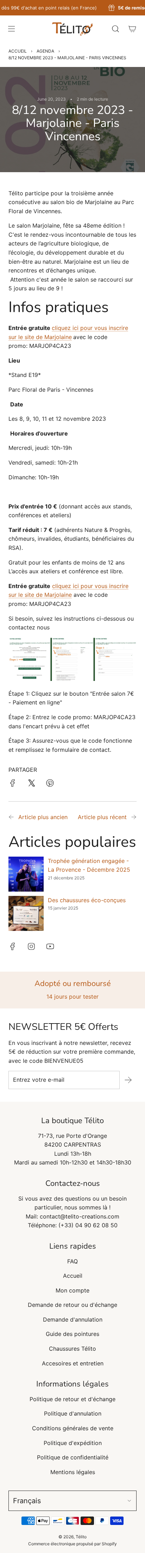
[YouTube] (50, 946)
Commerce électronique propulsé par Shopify (72, 1543)
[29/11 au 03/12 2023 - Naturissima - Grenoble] (134, 818)
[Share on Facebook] (12, 784)
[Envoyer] (128, 1080)
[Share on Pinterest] (50, 784)
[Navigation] (11, 28)
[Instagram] (31, 946)
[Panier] (132, 28)
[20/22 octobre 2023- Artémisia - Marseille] (11, 818)
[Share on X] (31, 784)
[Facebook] (12, 946)
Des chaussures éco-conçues (87, 900)
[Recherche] (115, 28)
